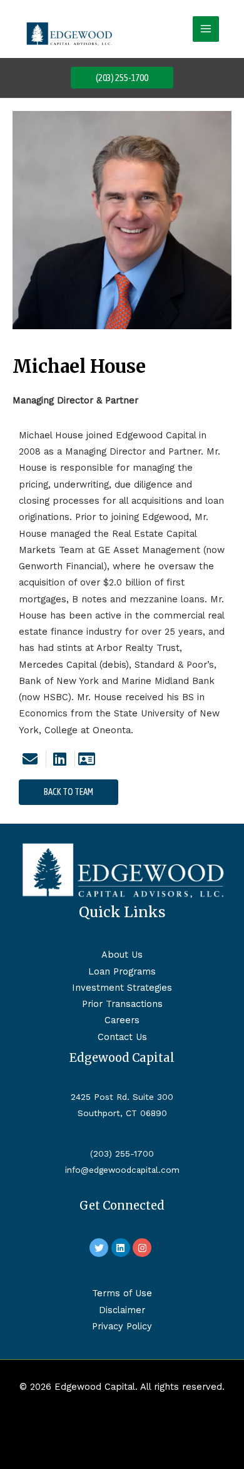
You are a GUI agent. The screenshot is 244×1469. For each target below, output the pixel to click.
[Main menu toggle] (206, 29)
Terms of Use (122, 1293)
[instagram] (144, 1247)
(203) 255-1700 (122, 1153)
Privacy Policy (122, 1326)
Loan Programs (122, 971)
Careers (122, 1020)
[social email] (31, 759)
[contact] (88, 759)
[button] (122, 78)
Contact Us (122, 1037)
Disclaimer (122, 1310)
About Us (122, 954)
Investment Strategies (122, 987)
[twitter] (100, 1247)
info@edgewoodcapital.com (122, 1170)
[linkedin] (60, 759)
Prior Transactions (122, 1003)
